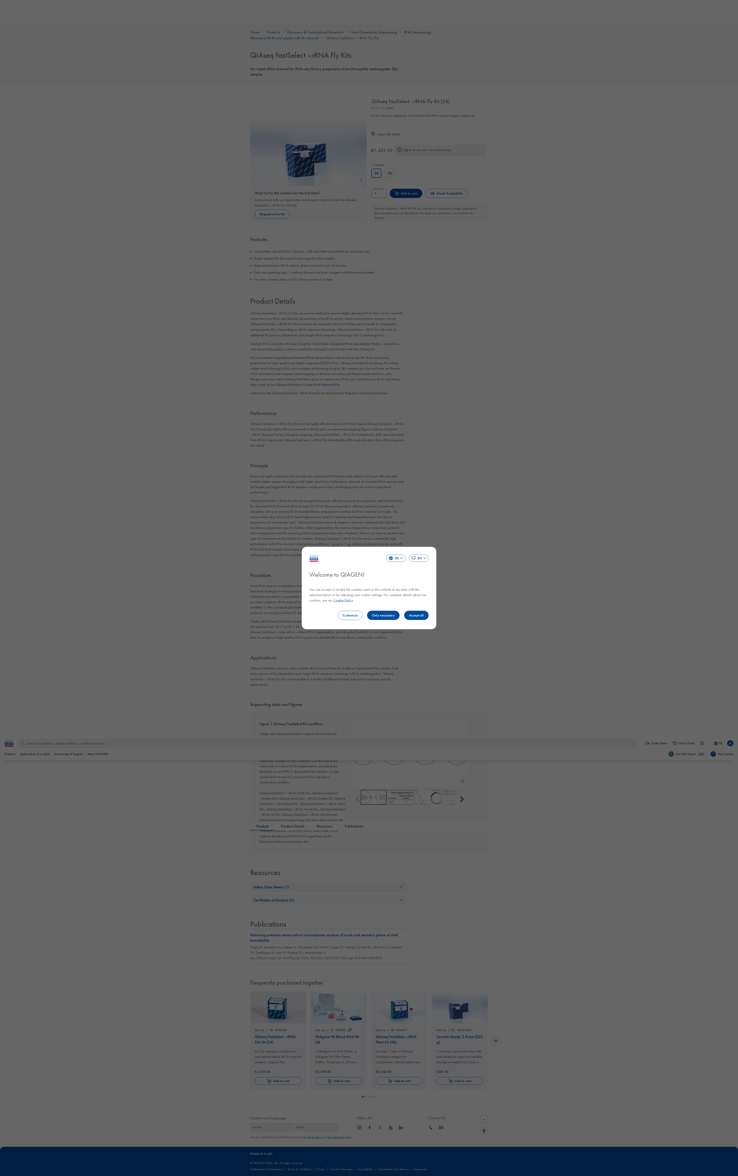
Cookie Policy (343, 600)
